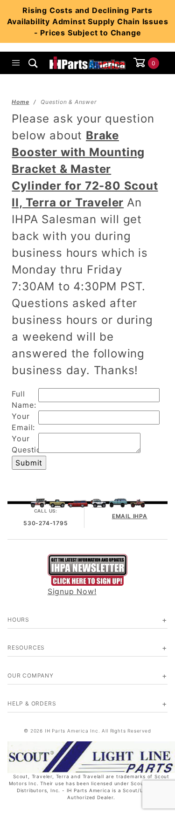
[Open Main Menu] (16, 63)
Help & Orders (31, 703)
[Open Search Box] (33, 63)
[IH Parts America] (87, 62)
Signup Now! (72, 591)
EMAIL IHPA (129, 516)
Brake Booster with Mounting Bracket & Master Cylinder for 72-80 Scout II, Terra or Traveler (85, 169)
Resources (26, 647)
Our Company (30, 675)
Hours (18, 619)
